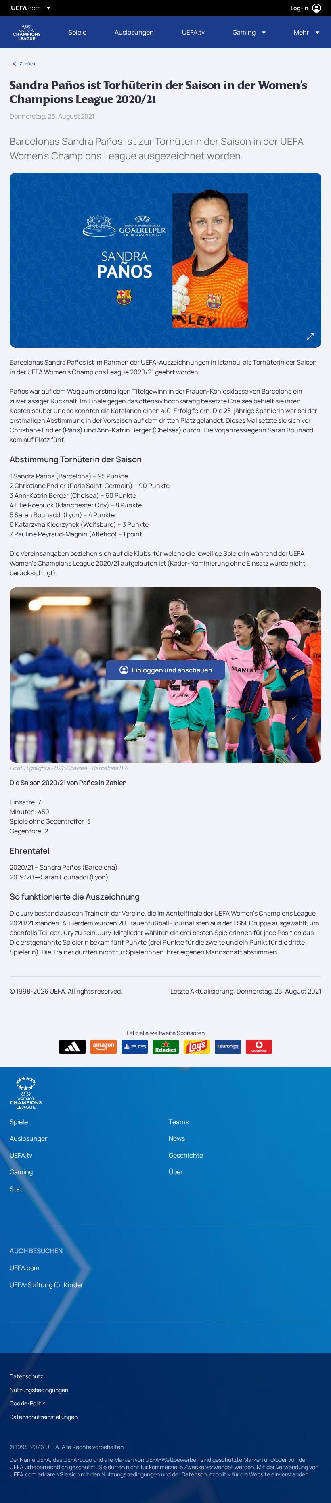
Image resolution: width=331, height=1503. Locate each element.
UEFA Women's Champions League (27, 32)
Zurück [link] (27, 63)
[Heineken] (166, 1047)
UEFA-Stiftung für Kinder (46, 1284)
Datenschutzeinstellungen (44, 1417)
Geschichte (186, 1155)
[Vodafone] (259, 1047)
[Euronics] (228, 1047)
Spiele (19, 1121)
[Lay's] (197, 1047)
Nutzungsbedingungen (39, 1390)
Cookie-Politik (27, 1403)
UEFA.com (25, 1267)
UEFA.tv (21, 1155)
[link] (77, 32)
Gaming (21, 1171)
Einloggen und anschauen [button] (172, 670)
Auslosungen (29, 1138)
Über (176, 1171)
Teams (179, 1121)
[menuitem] (81, 32)
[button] (249, 32)
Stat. (17, 1188)
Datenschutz (26, 1376)
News (177, 1138)
